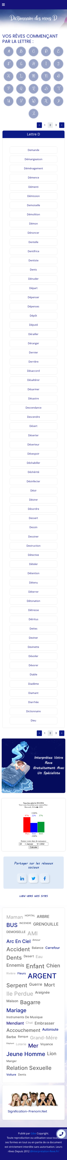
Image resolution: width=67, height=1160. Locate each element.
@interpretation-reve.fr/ (44, 1151)
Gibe (33, 1133)
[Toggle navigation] (3, 4)
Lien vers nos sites (33, 896)
